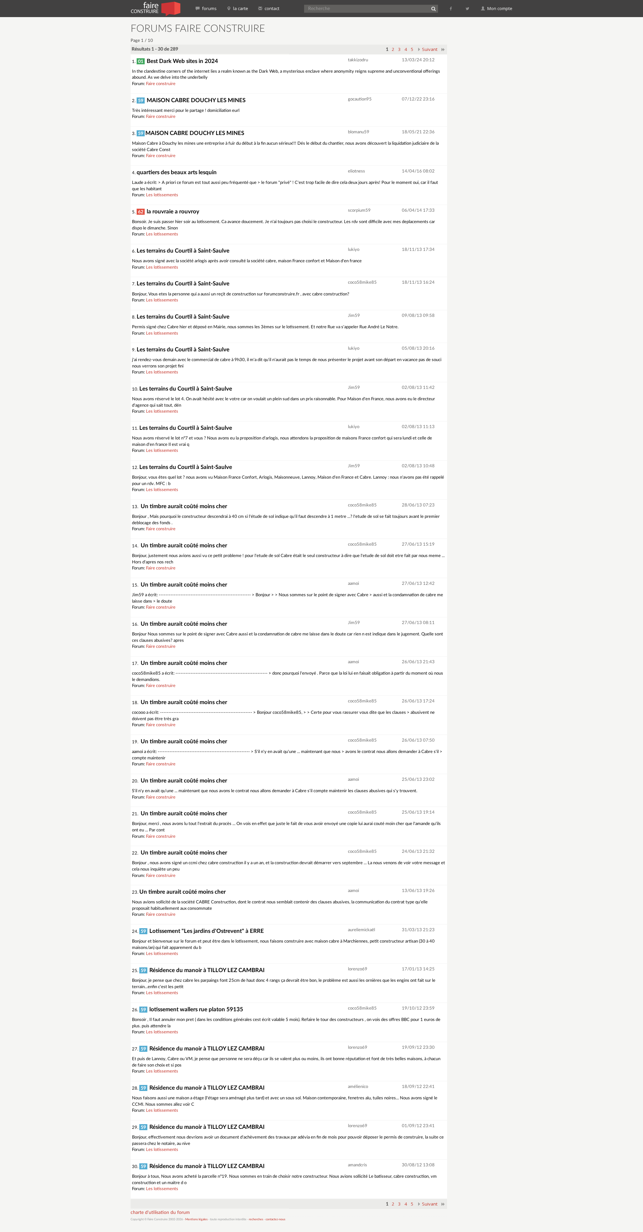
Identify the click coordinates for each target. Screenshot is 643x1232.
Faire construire (160, 84)
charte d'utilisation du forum (160, 1212)
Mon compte (499, 8)
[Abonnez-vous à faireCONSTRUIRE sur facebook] (451, 8)
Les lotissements (162, 195)
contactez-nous (275, 1219)
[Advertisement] (484, 123)
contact (271, 8)
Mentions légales (196, 1219)
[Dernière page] (443, 49)
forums (209, 8)
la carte (240, 8)
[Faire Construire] (155, 8)
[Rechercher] (433, 9)
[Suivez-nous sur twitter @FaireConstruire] (467, 8)
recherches (256, 1219)
